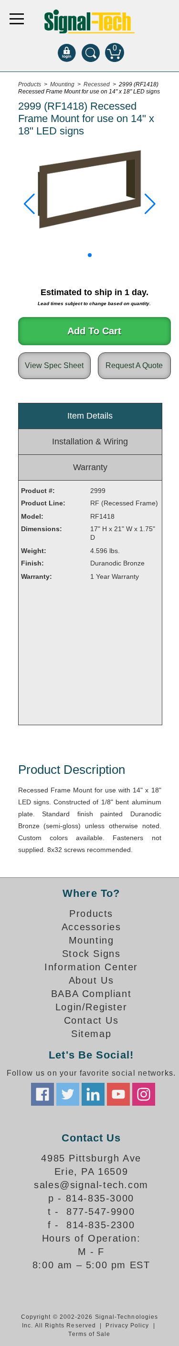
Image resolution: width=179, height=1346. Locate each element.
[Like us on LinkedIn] (93, 1094)
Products (91, 913)
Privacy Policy (127, 1325)
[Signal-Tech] (89, 21)
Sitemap (91, 1033)
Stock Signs (91, 953)
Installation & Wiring (90, 441)
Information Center (91, 967)
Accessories (91, 927)
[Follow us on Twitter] (67, 1094)
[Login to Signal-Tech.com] (66, 52)
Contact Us (91, 1020)
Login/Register (91, 1007)
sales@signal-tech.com (91, 1185)
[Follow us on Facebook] (42, 1094)
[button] (29, 204)
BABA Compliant (91, 993)
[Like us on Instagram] (143, 1094)
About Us (91, 980)
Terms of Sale (89, 1334)
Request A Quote (134, 365)
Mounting (91, 940)
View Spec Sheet (54, 365)
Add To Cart (94, 331)
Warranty (90, 467)
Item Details (90, 416)
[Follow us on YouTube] (118, 1094)
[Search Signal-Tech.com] (90, 52)
